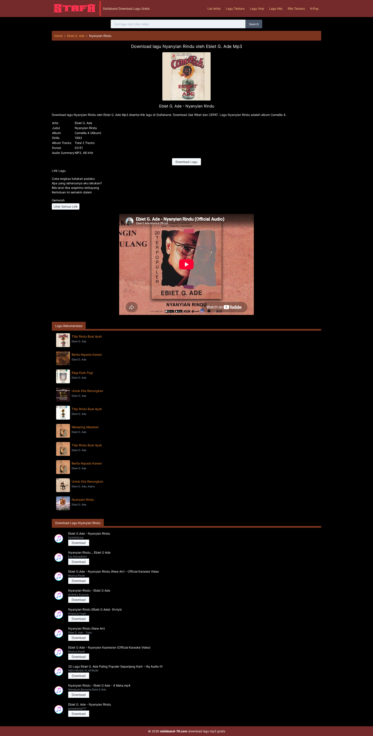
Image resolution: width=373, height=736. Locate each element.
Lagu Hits (276, 8)
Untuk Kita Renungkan (87, 391)
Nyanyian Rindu (83, 499)
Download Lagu (186, 162)
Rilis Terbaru (296, 8)
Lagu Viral (257, 8)
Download (79, 543)
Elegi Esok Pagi (82, 372)
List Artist (214, 8)
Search (254, 24)
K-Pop (314, 8)
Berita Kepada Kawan (87, 354)
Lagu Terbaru (235, 8)
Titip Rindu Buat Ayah (87, 336)
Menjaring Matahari (85, 427)
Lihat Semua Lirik (66, 206)
